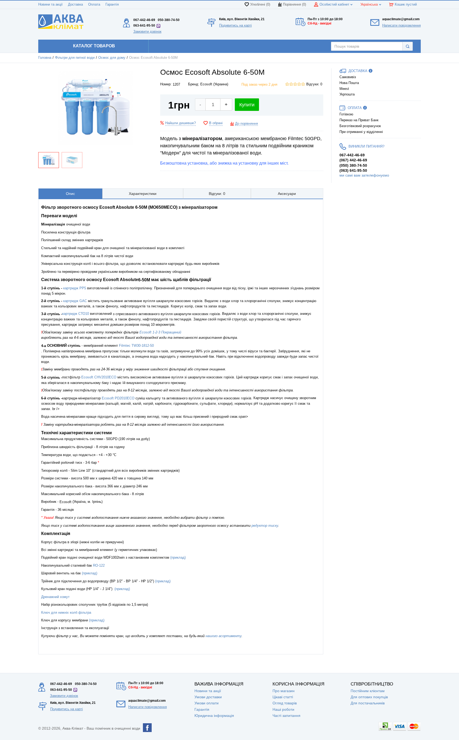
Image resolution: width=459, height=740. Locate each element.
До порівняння (246, 124)
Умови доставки (208, 697)
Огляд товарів (285, 703)
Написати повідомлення (401, 25)
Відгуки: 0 (314, 84)
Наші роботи (283, 709)
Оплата (94, 4)
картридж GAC (74, 301)
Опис (70, 193)
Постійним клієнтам (368, 691)
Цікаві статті (283, 697)
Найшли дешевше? (180, 123)
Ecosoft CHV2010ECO (98, 377)
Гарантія (112, 4)
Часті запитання (286, 715)
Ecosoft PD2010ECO (118, 398)
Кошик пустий (406, 4)
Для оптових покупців (369, 697)
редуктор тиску (265, 526)
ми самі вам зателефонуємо (364, 175)
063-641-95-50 (144, 25)
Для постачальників (368, 703)
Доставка (75, 4)
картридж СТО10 (75, 314)
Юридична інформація (214, 715)
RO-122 (99, 565)
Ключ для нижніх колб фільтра (66, 612)
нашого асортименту (223, 636)
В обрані (216, 123)
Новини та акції (50, 4)
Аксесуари (287, 193)
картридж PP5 (74, 288)
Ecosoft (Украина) (214, 84)
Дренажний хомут (55, 597)
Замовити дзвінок (147, 32)
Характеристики (142, 193)
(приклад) (178, 557)
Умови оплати (206, 703)
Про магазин (284, 691)
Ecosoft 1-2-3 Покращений (160, 332)
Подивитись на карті (235, 25)
